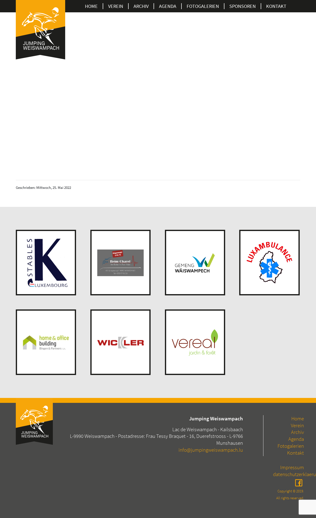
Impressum (292, 467)
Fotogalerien (290, 446)
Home (91, 6)
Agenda (167, 6)
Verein (115, 6)
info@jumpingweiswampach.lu (210, 450)
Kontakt (276, 6)
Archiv (141, 6)
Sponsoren (242, 6)
